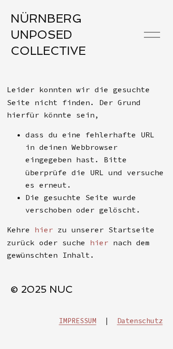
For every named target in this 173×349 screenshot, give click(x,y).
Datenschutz (140, 320)
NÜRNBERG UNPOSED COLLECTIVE (48, 35)
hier (44, 229)
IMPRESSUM (77, 320)
